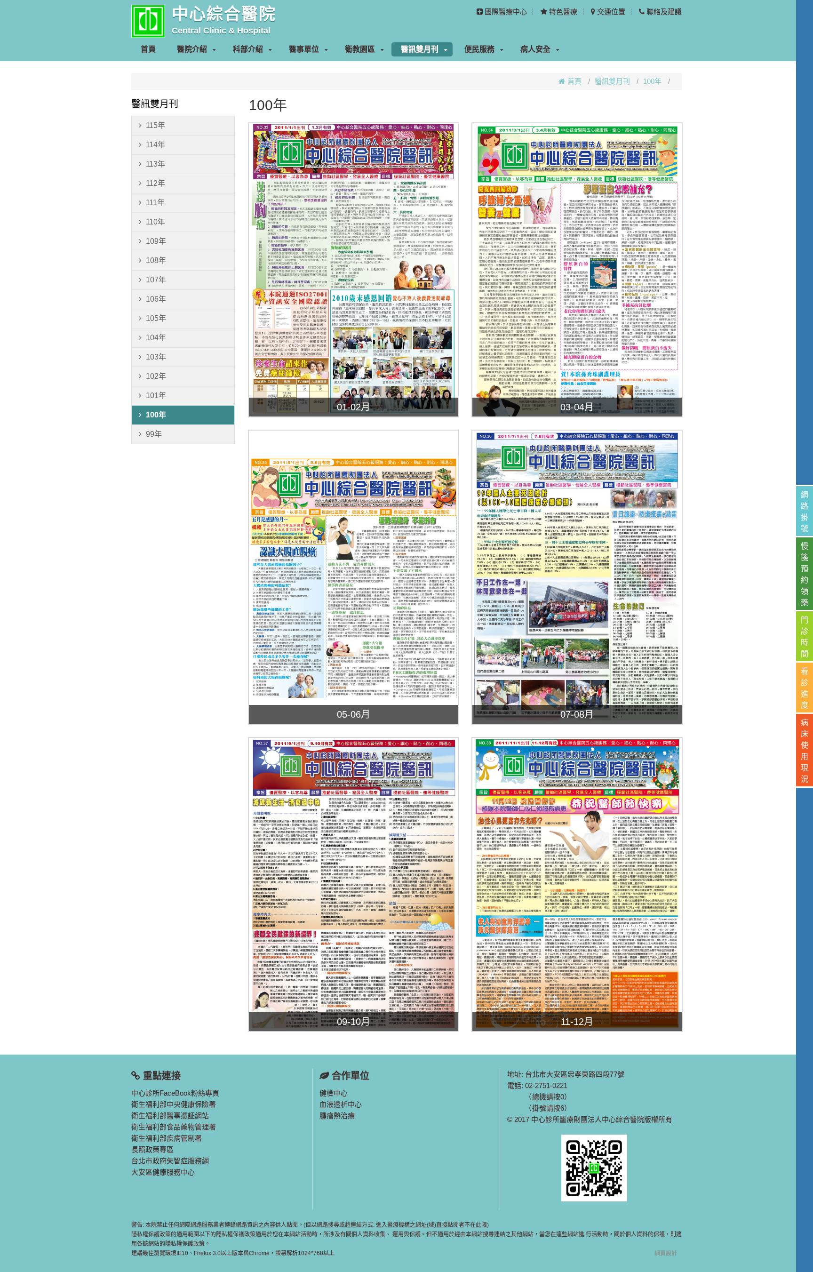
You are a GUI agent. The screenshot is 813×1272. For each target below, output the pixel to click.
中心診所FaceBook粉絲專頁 (175, 1093)
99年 (154, 434)
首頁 (148, 49)
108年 (156, 260)
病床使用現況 (804, 751)
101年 (156, 396)
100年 (652, 81)
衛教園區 (360, 49)
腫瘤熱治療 (337, 1116)
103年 (156, 357)
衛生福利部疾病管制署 (166, 1138)
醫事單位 (304, 49)
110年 (155, 222)
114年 (155, 145)
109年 (156, 241)
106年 (156, 299)
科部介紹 (248, 49)
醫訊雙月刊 (419, 49)
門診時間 (804, 637)
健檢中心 (333, 1093)
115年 (155, 125)
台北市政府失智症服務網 (170, 1161)
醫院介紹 (192, 49)
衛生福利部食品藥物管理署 (173, 1127)
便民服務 (479, 49)
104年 (156, 338)
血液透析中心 (340, 1104)
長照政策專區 (152, 1149)
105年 (156, 318)
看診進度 (804, 688)
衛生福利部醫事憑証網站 (170, 1116)
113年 (155, 164)
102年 (156, 376)
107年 (156, 280)
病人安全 (535, 49)
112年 (155, 183)
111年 (155, 203)
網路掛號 (804, 512)
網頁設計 (665, 1253)
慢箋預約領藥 (804, 574)
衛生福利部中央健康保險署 (173, 1104)
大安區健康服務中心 (163, 1172)
